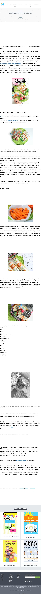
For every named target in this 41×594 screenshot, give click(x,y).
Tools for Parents (11, 577)
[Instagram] (27, 581)
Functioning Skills (11, 579)
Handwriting (10, 580)
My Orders (18, 576)
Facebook (22, 488)
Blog (1, 577)
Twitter (26, 488)
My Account (18, 575)
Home (2, 575)
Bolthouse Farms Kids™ (21, 460)
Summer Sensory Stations (30, 537)
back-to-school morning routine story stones (10, 63)
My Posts (18, 577)
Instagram (2, 116)
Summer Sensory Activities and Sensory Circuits (10, 536)
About (1, 576)
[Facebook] (25, 581)
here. (12, 427)
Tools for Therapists (11, 575)
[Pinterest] (29, 581)
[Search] (18, 6)
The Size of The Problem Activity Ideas (30, 565)
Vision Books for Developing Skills (10, 565)
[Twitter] (31, 581)
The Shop (2, 579)
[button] (19, 19)
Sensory (10, 581)
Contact (2, 580)
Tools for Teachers (11, 576)
